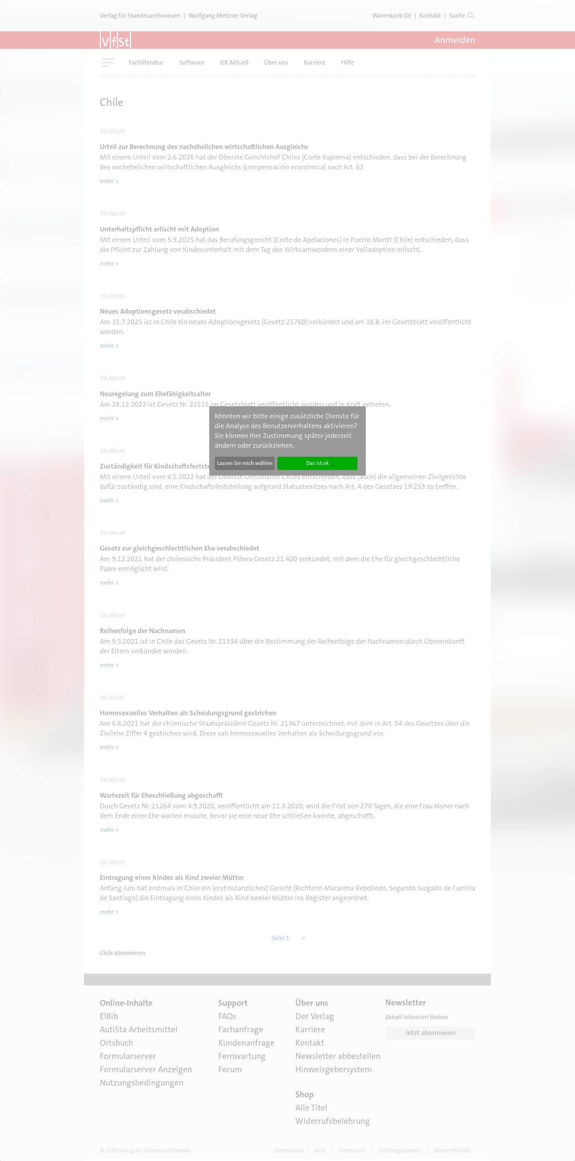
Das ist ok (317, 463)
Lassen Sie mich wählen (245, 463)
